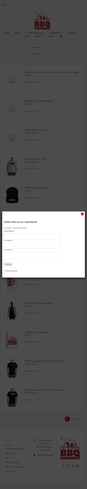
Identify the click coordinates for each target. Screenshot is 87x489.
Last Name (8, 250)
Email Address (9, 231)
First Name (8, 240)
